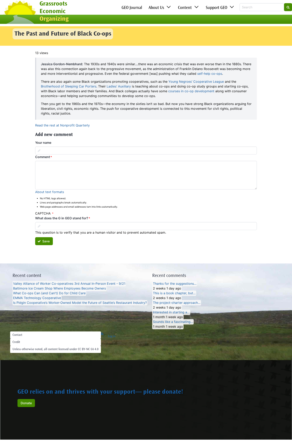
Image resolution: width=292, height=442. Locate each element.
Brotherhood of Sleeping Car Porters (68, 86)
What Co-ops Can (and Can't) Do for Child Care (49, 293)
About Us (156, 8)
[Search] (288, 7)
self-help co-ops (209, 74)
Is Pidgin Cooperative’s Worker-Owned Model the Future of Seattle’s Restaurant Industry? (80, 303)
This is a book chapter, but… (174, 293)
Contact (17, 335)
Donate (26, 403)
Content (185, 8)
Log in (112, 336)
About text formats (49, 192)
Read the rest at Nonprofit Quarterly (62, 125)
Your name (43, 143)
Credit (16, 342)
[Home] (20, 12)
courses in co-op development (191, 91)
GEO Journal (132, 8)
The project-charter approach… (176, 303)
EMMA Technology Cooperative (37, 298)
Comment (42, 157)
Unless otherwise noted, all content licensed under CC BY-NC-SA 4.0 (56, 349)
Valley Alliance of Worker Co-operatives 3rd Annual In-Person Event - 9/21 (69, 284)
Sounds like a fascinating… (173, 322)
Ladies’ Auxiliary (119, 86)
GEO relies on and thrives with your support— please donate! (100, 392)
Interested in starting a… (171, 312)
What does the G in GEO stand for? (61, 218)
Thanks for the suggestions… (174, 284)
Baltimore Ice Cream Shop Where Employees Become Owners (59, 288)
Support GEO (216, 8)
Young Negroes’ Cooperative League (196, 82)
